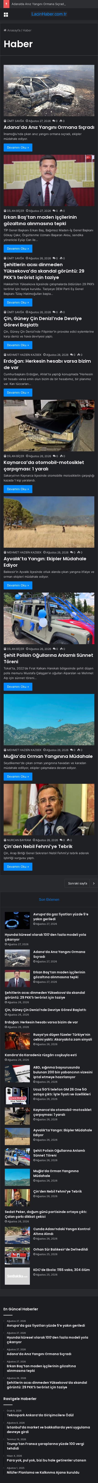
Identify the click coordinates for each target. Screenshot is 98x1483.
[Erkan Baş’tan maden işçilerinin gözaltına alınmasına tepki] (49, 180)
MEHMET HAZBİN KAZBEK (24, 354)
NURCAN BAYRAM (19, 840)
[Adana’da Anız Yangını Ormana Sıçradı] (49, 90)
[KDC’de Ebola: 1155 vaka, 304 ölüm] (17, 1276)
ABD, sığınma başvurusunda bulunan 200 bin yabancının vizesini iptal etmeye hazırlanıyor (63, 1072)
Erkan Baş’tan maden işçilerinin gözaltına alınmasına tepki (40, 220)
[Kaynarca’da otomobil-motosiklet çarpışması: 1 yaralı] (49, 425)
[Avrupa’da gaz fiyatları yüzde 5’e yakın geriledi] (17, 920)
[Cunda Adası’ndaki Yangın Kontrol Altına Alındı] (17, 1235)
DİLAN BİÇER (15, 211)
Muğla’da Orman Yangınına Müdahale (48, 756)
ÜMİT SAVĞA (15, 121)
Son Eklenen (49, 899)
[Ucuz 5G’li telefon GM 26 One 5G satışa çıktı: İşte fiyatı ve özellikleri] (17, 1095)
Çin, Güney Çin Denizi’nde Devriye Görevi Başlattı (45, 1010)
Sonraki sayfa (77, 883)
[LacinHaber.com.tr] (49, 14)
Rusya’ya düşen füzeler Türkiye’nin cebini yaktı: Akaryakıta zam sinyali (62, 1037)
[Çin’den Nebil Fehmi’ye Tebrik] (49, 809)
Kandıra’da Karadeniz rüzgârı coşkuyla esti (41, 1055)
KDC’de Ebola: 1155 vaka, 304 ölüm (61, 1270)
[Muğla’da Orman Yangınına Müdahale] (49, 720)
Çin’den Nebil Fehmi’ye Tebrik (38, 846)
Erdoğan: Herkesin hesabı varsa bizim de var (41, 1022)
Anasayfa (13, 30)
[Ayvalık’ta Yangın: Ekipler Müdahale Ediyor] (49, 522)
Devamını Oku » (18, 147)
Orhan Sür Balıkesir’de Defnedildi (60, 1249)
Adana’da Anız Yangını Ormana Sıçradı (38, 4)
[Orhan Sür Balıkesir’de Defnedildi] (17, 1255)
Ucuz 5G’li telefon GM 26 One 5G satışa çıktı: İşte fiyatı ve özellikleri (62, 1091)
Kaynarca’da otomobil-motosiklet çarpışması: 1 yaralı (44, 465)
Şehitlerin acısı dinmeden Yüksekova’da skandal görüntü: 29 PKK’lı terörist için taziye (44, 271)
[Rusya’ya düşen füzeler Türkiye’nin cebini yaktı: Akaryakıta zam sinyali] (17, 1040)
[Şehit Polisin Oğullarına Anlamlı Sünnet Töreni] (49, 618)
